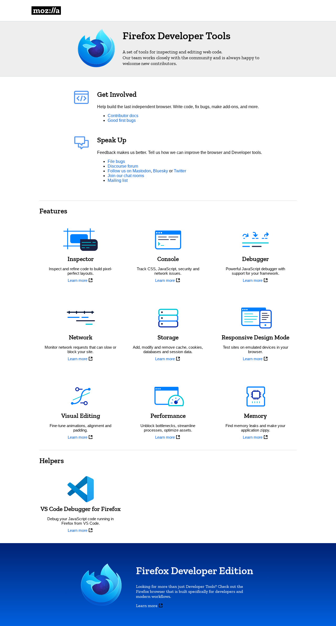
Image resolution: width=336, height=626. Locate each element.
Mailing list (118, 180)
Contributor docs (123, 115)
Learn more (77, 280)
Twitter (180, 171)
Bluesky (160, 171)
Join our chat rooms (126, 175)
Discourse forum (123, 166)
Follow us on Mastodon (129, 171)
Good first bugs (122, 120)
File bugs (116, 161)
